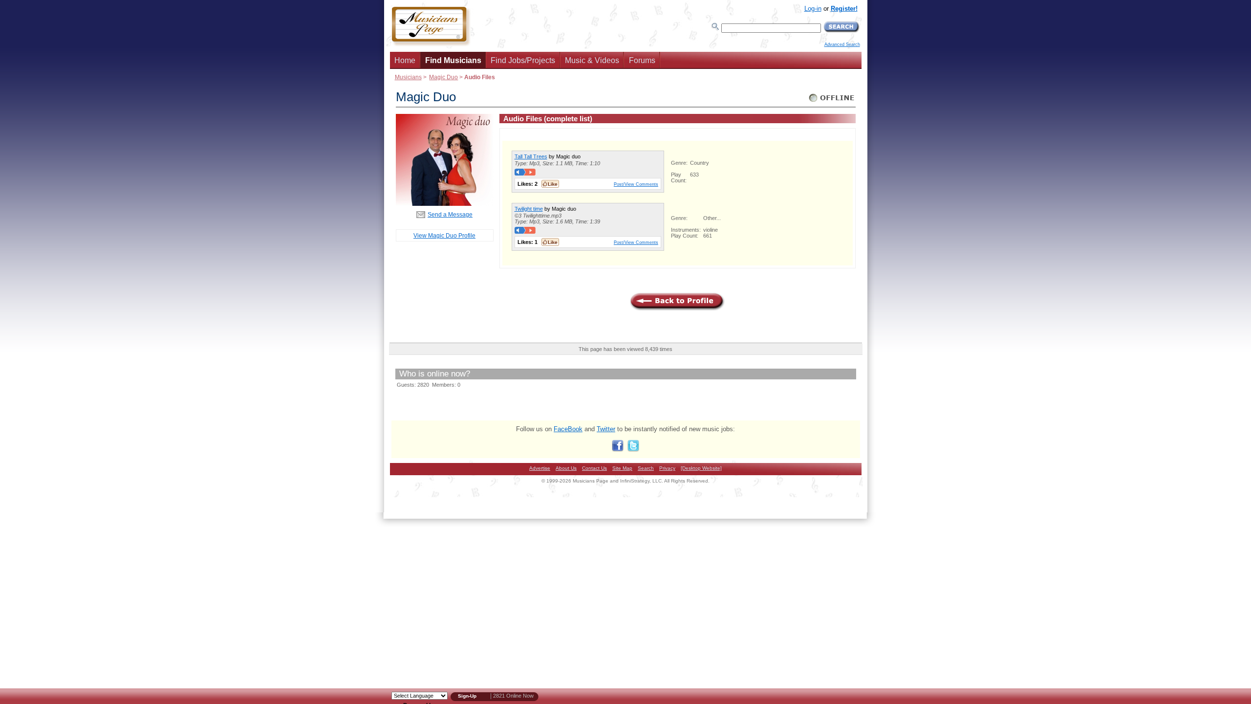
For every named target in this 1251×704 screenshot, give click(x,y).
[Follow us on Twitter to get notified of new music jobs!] (633, 449)
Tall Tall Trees (531, 156)
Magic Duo (443, 77)
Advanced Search (842, 44)
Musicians (408, 77)
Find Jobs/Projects (523, 60)
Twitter (606, 429)
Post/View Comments (636, 184)
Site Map (622, 468)
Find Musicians (453, 60)
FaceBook (568, 429)
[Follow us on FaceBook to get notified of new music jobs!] (618, 449)
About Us (566, 468)
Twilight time (529, 209)
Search (646, 468)
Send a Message (450, 214)
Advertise (539, 468)
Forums (642, 60)
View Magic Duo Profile (444, 235)
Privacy (667, 468)
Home (404, 60)
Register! (844, 8)
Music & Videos (592, 60)
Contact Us (594, 468)
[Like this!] (550, 183)
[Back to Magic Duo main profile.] (445, 203)
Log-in (812, 8)
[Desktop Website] (701, 468)
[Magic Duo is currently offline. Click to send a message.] (832, 102)
